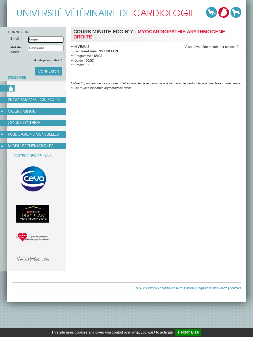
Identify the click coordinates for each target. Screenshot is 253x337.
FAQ (138, 288)
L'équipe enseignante (211, 288)
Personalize (188, 332)
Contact (235, 288)
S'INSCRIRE (17, 77)
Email (14, 38)
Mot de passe (15, 49)
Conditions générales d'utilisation (168, 288)
